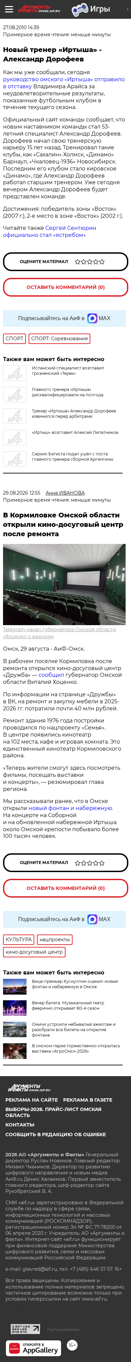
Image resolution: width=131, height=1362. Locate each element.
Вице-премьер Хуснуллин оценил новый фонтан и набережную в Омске (75, 984)
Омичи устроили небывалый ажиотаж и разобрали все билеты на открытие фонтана (74, 1030)
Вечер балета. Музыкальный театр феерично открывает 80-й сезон (68, 1005)
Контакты (19, 1125)
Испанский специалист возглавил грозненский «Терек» (68, 370)
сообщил (51, 675)
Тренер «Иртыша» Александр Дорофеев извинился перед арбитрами (74, 413)
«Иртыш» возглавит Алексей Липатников (75, 432)
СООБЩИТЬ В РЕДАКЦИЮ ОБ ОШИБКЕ (55, 1134)
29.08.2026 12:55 (21, 493)
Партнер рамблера (63, 1329)
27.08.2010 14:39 (21, 27)
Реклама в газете (87, 1100)
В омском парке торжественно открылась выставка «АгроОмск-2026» (76, 1048)
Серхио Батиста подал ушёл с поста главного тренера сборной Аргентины (72, 456)
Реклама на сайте (31, 1100)
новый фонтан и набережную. (71, 808)
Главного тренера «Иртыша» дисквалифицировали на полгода (67, 392)
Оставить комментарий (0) (66, 287)
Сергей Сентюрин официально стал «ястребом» (49, 231)
